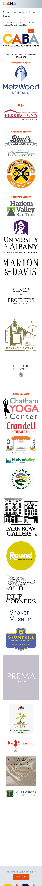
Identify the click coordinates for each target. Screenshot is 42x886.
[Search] (31, 31)
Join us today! (21, 877)
